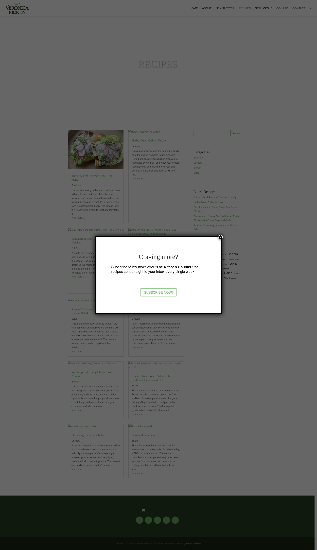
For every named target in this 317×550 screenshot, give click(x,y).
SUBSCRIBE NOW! (158, 292)
